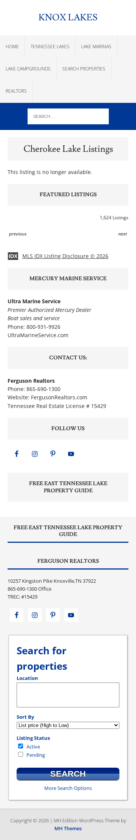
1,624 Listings (114, 217)
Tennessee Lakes (50, 46)
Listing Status (33, 738)
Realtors (16, 91)
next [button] (122, 234)
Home (12, 46)
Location (27, 678)
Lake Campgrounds (28, 69)
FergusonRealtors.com (59, 397)
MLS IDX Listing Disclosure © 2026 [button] (65, 256)
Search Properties (83, 69)
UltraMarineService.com (38, 335)
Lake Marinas (96, 46)
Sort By (25, 716)
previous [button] (17, 234)
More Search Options (68, 788)
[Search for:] (68, 115)
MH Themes (68, 828)
